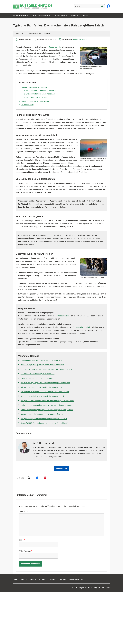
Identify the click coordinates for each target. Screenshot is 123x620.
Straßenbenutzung (35, 34)
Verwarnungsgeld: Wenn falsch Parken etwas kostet (41, 360)
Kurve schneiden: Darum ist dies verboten (37, 378)
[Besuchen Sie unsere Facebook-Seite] (108, 6)
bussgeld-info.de (21, 34)
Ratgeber (85, 15)
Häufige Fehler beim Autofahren (34, 87)
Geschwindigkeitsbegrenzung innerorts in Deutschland (42, 365)
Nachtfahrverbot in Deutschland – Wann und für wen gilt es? (45, 414)
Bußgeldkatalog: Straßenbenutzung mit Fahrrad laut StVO (44, 419)
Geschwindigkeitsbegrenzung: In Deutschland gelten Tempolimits (47, 410)
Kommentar (24, 511)
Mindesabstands (62, 316)
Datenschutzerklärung (38, 579)
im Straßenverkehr (53, 47)
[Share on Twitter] (29, 478)
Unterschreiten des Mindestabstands (40, 94)
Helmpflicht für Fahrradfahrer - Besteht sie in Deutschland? (44, 423)
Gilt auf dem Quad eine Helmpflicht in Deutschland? (41, 387)
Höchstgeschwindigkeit (81, 327)
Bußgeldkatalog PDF (20, 579)
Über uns (63, 579)
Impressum (53, 579)
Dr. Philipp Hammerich (80, 39)
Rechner (73, 15)
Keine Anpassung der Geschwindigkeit (41, 90)
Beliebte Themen (59, 15)
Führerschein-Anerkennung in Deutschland (37, 374)
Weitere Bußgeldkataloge (40, 15)
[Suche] (102, 6)
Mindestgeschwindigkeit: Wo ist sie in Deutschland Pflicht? (44, 396)
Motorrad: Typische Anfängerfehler (35, 101)
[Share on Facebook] (37, 478)
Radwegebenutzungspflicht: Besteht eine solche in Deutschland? (46, 405)
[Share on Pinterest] (45, 478)
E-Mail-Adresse (25, 551)
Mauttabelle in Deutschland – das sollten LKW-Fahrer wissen (45, 392)
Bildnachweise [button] (61, 469)
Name (22, 540)
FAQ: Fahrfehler (27, 105)
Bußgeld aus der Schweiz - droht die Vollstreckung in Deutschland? (47, 401)
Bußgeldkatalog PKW (19, 15)
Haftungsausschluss (76, 579)
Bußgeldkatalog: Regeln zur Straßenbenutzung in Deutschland (45, 383)
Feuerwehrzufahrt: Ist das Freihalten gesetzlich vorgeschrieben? (46, 369)
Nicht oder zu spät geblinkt (36, 97)
